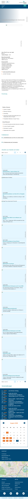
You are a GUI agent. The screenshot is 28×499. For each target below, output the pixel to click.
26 (10, 440)
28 (17, 440)
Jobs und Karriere (5, 485)
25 (7, 440)
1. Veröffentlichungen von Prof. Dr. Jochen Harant (13, 137)
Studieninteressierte (19, 482)
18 (7, 438)
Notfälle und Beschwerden (7, 489)
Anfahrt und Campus (6, 487)
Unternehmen (18, 487)
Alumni (16, 485)
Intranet (3, 482)
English (7, 2)
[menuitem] (8, 482)
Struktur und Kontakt (6, 483)
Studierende (17, 483)
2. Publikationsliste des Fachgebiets (10, 142)
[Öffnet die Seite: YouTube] (11, 493)
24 (3, 440)
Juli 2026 (3, 423)
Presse (16, 489)
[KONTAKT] (24, 6)
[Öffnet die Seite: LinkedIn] (23, 493)
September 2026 (24, 423)
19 (10, 438)
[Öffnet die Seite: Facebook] (4, 493)
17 (3, 438)
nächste (25, 152)
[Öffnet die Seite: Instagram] (17, 493)
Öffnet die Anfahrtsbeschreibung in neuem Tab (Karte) (11, 461)
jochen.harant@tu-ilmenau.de (9, 71)
